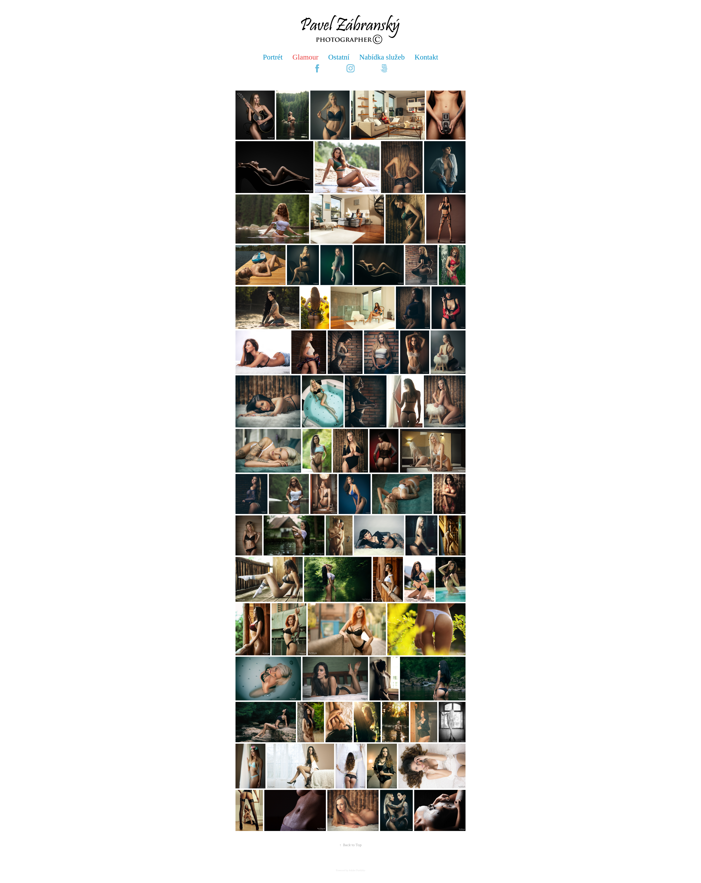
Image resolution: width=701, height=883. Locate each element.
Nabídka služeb (382, 57)
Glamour (305, 57)
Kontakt (426, 57)
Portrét (273, 57)
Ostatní (338, 57)
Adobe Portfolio (357, 870)
